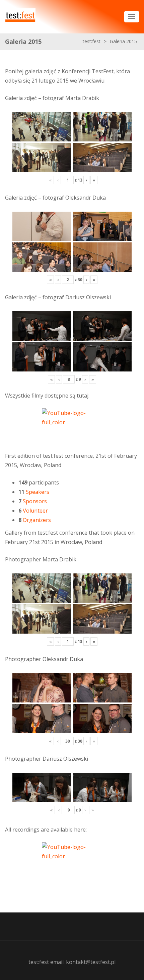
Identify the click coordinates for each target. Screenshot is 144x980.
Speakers (37, 492)
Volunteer (35, 510)
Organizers (37, 520)
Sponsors (35, 501)
